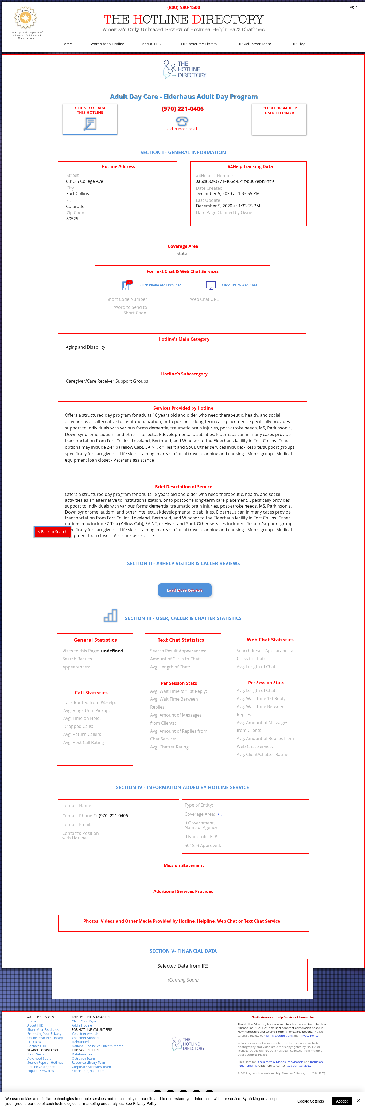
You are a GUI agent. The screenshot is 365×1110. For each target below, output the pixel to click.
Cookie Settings (310, 1101)
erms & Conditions (280, 1035)
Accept (342, 1101)
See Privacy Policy (140, 1103)
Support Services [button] (298, 1065)
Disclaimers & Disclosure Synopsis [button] (280, 1062)
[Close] (358, 1101)
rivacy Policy (310, 1035)
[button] (36, 1046)
